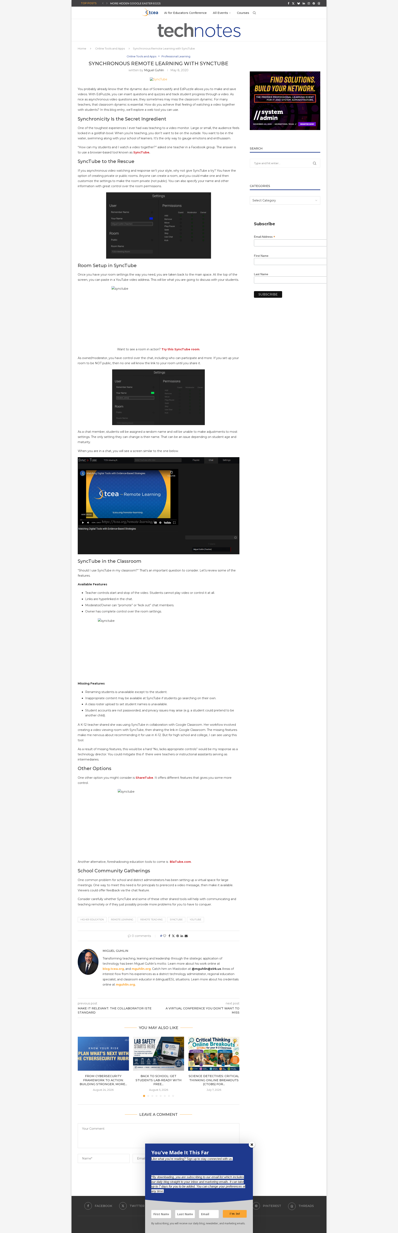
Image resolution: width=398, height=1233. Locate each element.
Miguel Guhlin (154, 70)
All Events (220, 13)
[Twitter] (293, 3)
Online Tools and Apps (110, 48)
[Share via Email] (186, 936)
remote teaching (151, 919)
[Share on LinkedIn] (182, 936)
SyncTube (141, 152)
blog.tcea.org (113, 969)
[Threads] (319, 3)
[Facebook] (288, 3)
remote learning (122, 919)
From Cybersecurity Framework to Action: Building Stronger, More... (103, 1080)
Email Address (264, 237)
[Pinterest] (314, 3)
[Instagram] (309, 3)
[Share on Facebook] (169, 936)
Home (82, 48)
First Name (261, 255)
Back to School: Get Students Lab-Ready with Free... (149, 3)
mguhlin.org (141, 969)
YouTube (195, 919)
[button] (102, 3)
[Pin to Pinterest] (177, 936)
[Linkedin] (304, 3)
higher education (92, 919)
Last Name (261, 274)
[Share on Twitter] (173, 936)
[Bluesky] (298, 3)
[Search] (254, 13)
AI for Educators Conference (185, 13)
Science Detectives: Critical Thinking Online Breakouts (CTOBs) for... (214, 1080)
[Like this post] (164, 936)
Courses (243, 13)
